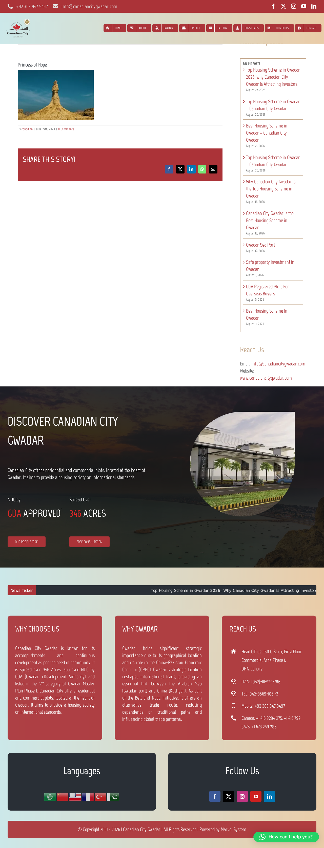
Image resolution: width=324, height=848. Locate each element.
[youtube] (303, 6)
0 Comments (66, 129)
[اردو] (113, 797)
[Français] (88, 797)
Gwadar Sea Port (260, 245)
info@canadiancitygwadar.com (278, 364)
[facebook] (273, 6)
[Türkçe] (100, 797)
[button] (286, 837)
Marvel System (233, 829)
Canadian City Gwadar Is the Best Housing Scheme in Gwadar (270, 220)
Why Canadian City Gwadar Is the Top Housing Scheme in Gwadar (270, 189)
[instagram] (293, 6)
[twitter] (283, 6)
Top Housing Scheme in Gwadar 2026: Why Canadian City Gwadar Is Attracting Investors (273, 77)
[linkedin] (313, 6)
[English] (75, 797)
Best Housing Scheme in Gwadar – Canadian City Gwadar (266, 133)
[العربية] (50, 797)
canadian (27, 129)
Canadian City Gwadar (141, 829)
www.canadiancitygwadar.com (266, 378)
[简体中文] (62, 797)
